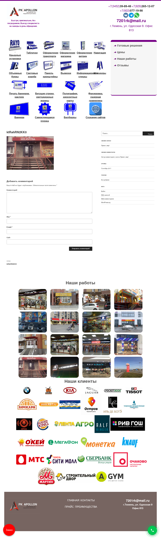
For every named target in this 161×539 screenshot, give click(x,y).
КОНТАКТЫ (87, 500)
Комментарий (12, 190)
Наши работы (126, 59)
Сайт (8, 237)
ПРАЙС (69, 506)
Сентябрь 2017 (106, 168)
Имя (9, 217)
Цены (120, 52)
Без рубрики (105, 180)
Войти (103, 191)
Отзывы (122, 65)
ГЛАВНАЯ (73, 500)
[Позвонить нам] (152, 530)
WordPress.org (105, 202)
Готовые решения (129, 45)
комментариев (107, 199)
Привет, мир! (105, 145)
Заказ (9, 530)
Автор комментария (107, 157)
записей (105, 195)
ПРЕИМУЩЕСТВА (86, 506)
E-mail (10, 227)
